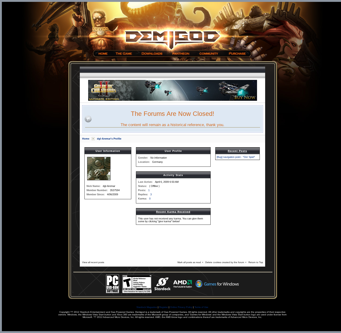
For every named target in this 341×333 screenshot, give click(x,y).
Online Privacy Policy (181, 307)
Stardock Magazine (146, 307)
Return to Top (255, 262)
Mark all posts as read (189, 262)
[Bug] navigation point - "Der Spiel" (236, 157)
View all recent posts (93, 262)
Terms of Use (201, 307)
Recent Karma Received (173, 211)
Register (163, 307)
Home (85, 138)
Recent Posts (237, 151)
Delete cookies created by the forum (224, 262)
